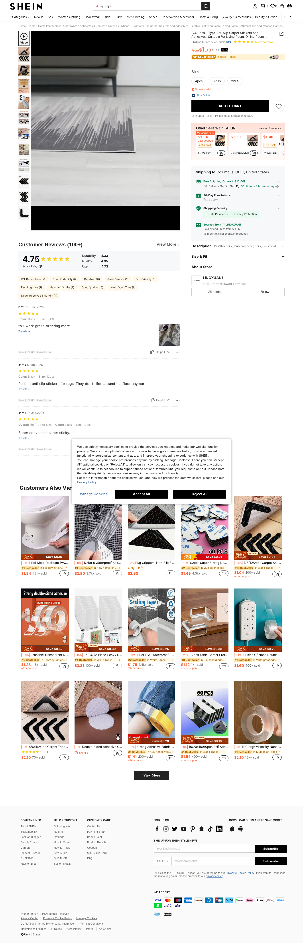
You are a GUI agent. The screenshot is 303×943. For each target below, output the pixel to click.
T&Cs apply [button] (210, 199)
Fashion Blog (29, 863)
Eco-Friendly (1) (145, 279)
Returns (58, 831)
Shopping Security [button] (215, 208)
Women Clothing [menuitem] (69, 17)
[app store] (232, 830)
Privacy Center (29, 918)
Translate (24, 331)
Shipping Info (62, 826)
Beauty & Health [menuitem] (266, 17)
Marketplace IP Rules (33, 929)
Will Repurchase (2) (33, 279)
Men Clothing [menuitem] (136, 17)
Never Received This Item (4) (39, 295)
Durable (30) (92, 279)
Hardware (71, 26)
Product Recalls (96, 842)
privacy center (214, 876)
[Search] (205, 6)
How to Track (62, 847)
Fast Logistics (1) (31, 287)
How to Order (62, 842)
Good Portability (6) (65, 279)
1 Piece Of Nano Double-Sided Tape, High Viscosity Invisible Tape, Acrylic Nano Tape (258, 655)
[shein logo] (26, 6)
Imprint (90, 929)
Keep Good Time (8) (123, 287)
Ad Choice (105, 929)
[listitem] (211, 145)
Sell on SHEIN (62, 863)
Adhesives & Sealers (92, 26)
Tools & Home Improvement (45, 26)
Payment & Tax (96, 831)
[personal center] (255, 6)
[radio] (198, 81)
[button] (282, 6)
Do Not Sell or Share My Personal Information (48, 923)
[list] (189, 829)
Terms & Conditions (92, 923)
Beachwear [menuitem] (92, 17)
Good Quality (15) (92, 287)
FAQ (89, 858)
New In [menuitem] (38, 17)
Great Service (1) (117, 279)
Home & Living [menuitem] (208, 17)
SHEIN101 (27, 858)
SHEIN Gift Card (97, 853)
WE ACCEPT (162, 892)
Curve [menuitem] (118, 17)
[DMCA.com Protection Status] (167, 914)
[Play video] (105, 130)
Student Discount (31, 853)
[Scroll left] (284, 16)
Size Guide (60, 853)
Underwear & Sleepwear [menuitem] (177, 17)
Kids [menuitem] (107, 17)
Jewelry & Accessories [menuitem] (236, 17)
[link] (264, 6)
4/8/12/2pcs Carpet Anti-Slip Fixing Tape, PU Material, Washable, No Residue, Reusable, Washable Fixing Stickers (258, 563)
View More (151, 775)
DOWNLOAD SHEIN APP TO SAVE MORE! (255, 820)
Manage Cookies (86, 918)
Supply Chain (29, 842)
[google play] (241, 830)
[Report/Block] (177, 352)
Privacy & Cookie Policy (240, 873)
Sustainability (29, 831)
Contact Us (93, 826)
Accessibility (74, 929)
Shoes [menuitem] (153, 17)
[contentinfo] (220, 902)
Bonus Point (94, 837)
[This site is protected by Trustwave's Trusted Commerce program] (157, 914)
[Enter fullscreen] (175, 227)
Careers (25, 847)
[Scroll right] (290, 16)
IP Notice (56, 929)
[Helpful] (152, 352)
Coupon (92, 847)
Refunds (59, 837)
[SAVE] (279, 106)
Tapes (111, 26)
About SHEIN (29, 826)
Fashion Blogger (31, 837)
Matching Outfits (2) (61, 287)
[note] (45, 557)
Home (22, 26)
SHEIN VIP (60, 858)
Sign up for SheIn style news (175, 840)
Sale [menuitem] (51, 17)
